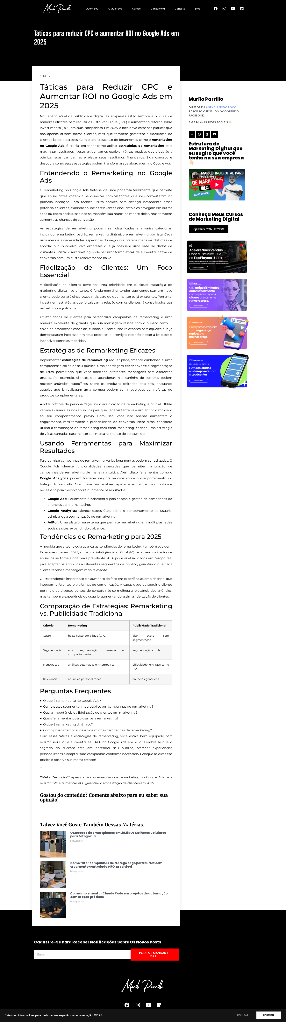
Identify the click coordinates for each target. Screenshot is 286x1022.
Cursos (136, 8)
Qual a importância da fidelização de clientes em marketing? (90, 712)
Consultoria (158, 8)
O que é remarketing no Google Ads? (72, 701)
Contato (180, 8)
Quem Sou (92, 8)
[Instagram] (224, 9)
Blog (197, 8)
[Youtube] (233, 9)
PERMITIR (269, 1015)
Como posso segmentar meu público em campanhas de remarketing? (98, 706)
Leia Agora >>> (77, 841)
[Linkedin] (242, 9)
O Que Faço (115, 8)
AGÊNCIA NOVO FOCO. (221, 107)
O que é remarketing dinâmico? (68, 724)
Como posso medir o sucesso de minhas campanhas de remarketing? (97, 730)
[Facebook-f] (192, 134)
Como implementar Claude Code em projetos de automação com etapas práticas (119, 895)
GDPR (98, 1015)
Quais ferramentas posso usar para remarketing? (80, 718)
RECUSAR (243, 1015)
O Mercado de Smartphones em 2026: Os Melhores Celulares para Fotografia (118, 834)
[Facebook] (215, 9)
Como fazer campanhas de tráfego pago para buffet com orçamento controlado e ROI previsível (116, 865)
